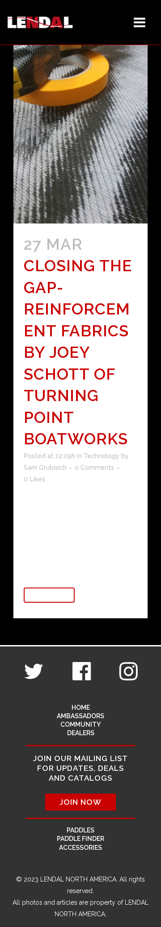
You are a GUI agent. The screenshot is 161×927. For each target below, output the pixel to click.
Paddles (80, 830)
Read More (49, 595)
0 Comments (94, 467)
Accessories (80, 847)
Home (81, 707)
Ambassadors (80, 716)
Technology (101, 455)
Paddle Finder (80, 838)
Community (80, 724)
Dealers (80, 733)
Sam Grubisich (45, 467)
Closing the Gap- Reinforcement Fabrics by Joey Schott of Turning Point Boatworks (78, 352)
